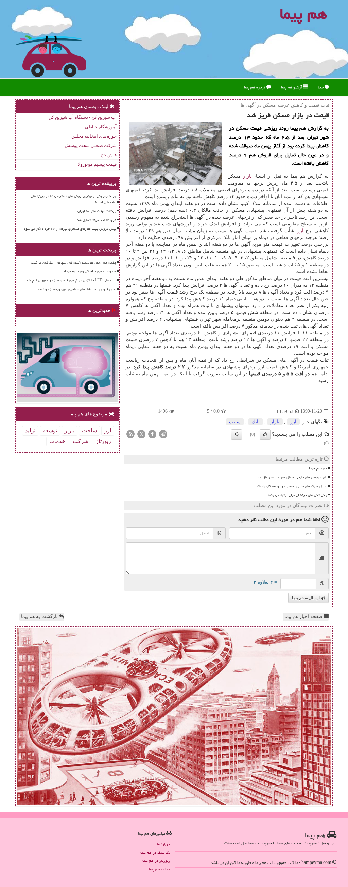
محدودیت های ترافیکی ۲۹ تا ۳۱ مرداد (89, 271)
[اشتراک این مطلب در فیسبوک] (152, 433)
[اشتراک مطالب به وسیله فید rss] (130, 433)
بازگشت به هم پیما (40, 616)
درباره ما (163, 844)
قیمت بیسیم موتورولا (97, 164)
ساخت (89, 430)
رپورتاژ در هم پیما (156, 860)
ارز (300, 230)
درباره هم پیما (255, 87)
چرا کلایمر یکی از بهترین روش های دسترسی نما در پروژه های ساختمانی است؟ (73, 199)
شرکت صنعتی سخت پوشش (91, 145)
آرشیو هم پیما (292, 87)
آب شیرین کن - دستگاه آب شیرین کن (83, 117)
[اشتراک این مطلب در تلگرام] (163, 433)
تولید (30, 430)
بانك (255, 421)
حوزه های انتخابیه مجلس (94, 136)
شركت (80, 441)
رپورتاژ (103, 441)
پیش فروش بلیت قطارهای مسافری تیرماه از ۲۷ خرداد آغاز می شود (70, 228)
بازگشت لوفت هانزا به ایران (96, 211)
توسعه (50, 430)
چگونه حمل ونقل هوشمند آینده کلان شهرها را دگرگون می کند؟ (73, 262)
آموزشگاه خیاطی (101, 126)
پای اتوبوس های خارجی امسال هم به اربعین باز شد (292, 477)
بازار (247, 176)
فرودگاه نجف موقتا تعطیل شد (96, 220)
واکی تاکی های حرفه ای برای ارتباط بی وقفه (297, 495)
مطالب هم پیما (159, 869)
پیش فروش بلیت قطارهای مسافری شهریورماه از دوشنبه (77, 289)
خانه (321, 87)
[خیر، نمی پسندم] (236, 434)
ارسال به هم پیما (306, 598)
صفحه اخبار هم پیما (304, 616)
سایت (235, 421)
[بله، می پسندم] (265, 434)
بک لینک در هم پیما (155, 852)
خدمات (57, 441)
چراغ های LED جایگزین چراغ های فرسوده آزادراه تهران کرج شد (71, 280)
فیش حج (109, 154)
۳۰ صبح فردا (318, 468)
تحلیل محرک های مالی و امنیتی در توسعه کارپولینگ (292, 486)
